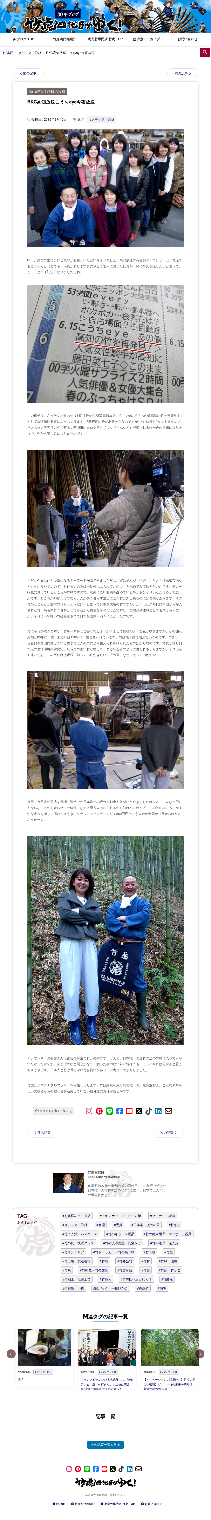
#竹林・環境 (168, 1261)
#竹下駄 (149, 1252)
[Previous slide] (11, 1353)
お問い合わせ (187, 39)
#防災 (162, 1288)
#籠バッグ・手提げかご (110, 1288)
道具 (21, 1379)
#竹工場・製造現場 (76, 1261)
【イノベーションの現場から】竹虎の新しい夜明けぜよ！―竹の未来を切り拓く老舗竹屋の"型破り (169, 1384)
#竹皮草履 (124, 1270)
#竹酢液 (167, 1279)
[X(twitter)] (139, 1110)
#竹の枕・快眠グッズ (78, 1243)
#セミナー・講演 (162, 1215)
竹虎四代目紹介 (64, 39)
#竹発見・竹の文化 (94, 1270)
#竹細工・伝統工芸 (76, 1279)
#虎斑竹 (143, 1288)
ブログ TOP (25, 39)
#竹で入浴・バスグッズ (79, 1233)
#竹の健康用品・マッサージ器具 (168, 1233)
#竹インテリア (73, 1252)
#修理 (100, 1224)
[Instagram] (89, 1110)
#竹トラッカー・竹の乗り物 (114, 1252)
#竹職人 (105, 1279)
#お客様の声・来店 (76, 1215)
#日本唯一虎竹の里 (145, 1224)
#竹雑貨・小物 (73, 1288)
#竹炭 (66, 1270)
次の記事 (181, 73)
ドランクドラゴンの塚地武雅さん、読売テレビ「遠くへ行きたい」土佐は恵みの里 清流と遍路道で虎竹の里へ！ (107, 1384)
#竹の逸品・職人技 (164, 1243)
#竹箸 (145, 1270)
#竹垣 (168, 1252)
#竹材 (145, 1261)
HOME (60, 1504)
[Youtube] (129, 1110)
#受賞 (118, 1224)
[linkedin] (158, 1110)
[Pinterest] (99, 1110)
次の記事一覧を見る (105, 1444)
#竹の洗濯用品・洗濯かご (122, 1243)
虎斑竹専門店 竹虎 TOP (105, 39)
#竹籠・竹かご (170, 1270)
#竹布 (104, 1261)
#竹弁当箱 (124, 1261)
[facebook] (119, 1110)
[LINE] (109, 1110)
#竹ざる (175, 1224)
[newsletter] (168, 1110)
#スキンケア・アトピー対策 (120, 1215)
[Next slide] (199, 1353)
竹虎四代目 (96, 1172)
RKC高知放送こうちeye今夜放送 (61, 101)
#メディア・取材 (101, 119)
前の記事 (29, 73)
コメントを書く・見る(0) (56, 1111)
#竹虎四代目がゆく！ (136, 1279)
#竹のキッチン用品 (120, 1233)
